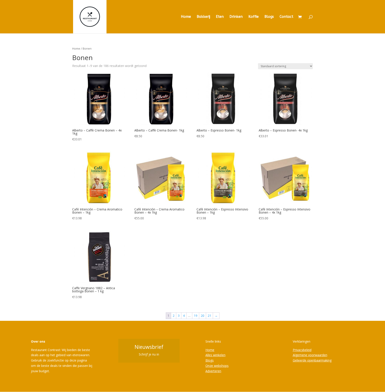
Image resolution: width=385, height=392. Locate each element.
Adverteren (213, 371)
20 (202, 315)
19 (195, 315)
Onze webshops (217, 366)
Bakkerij (203, 17)
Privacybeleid (302, 350)
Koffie (253, 17)
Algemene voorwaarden (310, 355)
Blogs (269, 17)
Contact (286, 17)
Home (186, 17)
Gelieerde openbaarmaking (312, 360)
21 (209, 315)
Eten (220, 17)
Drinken (236, 17)
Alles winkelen (215, 355)
